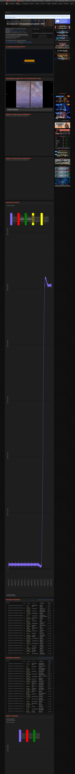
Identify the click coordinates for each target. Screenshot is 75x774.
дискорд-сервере (12, 17)
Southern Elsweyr (14, 42)
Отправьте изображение (13, 109)
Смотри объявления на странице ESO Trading (45, 599)
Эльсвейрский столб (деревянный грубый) (43, 33)
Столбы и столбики (21, 31)
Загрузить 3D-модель (29, 60)
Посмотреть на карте (27, 41)
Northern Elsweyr (13, 41)
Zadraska (8, 42)
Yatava (8, 41)
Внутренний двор (13, 31)
